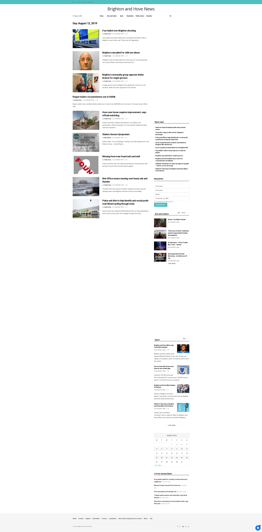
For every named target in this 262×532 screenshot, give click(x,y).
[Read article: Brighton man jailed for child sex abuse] (86, 60)
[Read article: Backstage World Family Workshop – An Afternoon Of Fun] (160, 257)
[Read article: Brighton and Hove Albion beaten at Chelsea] (183, 388)
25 (186, 457)
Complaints (112, 518)
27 (161, 462)
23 (176, 457)
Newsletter (90, 2)
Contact (79, 2)
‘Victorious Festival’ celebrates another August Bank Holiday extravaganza (178, 233)
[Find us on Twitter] (178, 16)
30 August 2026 (160, 350)
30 (176, 462)
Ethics (146, 518)
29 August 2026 (174, 247)
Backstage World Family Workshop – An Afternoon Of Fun (177, 256)
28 (166, 462)
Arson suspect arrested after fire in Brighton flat (171, 147)
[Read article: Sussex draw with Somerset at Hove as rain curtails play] (183, 369)
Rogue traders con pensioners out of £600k (94, 97)
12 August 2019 (118, 34)
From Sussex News (164, 474)
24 (181, 457)
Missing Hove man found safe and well (121, 156)
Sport (121, 16)
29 (171, 462)
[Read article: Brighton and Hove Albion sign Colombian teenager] (183, 348)
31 (181, 462)
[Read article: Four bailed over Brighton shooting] (86, 38)
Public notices (140, 16)
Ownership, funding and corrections (130, 518)
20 (161, 457)
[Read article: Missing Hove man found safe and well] (86, 164)
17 (181, 453)
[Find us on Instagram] (188, 16)
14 (166, 453)
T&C (151, 518)
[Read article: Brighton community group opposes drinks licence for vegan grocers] (86, 82)
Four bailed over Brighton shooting (119, 30)
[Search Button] (170, 16)
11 (186, 449)
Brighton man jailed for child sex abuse (121, 52)
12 (156, 453)
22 (171, 457)
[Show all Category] (187, 213)
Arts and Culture (112, 16)
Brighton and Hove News (131, 9)
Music (183, 212)
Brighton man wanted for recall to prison (169, 156)
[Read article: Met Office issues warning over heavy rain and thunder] (86, 186)
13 (161, 453)
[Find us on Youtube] (181, 16)
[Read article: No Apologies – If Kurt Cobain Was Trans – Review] (160, 246)
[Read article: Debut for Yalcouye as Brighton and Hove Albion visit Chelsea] (183, 407)
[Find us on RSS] (185, 16)
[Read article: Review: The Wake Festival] (160, 222)
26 (156, 462)
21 (166, 457)
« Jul (155, 465)
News (101, 16)
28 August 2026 (174, 261)
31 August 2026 (174, 222)
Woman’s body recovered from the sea (167, 485)
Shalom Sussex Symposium (116, 134)
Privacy (104, 518)
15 (171, 453)
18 (186, 453)
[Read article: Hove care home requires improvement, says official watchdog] (86, 120)
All (179, 212)
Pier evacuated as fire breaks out (165, 491)
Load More (171, 263)
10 (181, 449)
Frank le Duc (107, 34)
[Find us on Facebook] (174, 16)
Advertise (149, 16)
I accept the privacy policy (164, 201)
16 (176, 453)
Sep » (160, 465)
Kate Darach (107, 137)
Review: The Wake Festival (177, 219)
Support (84, 2)
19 (156, 457)
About (74, 2)
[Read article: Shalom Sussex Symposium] (86, 142)
